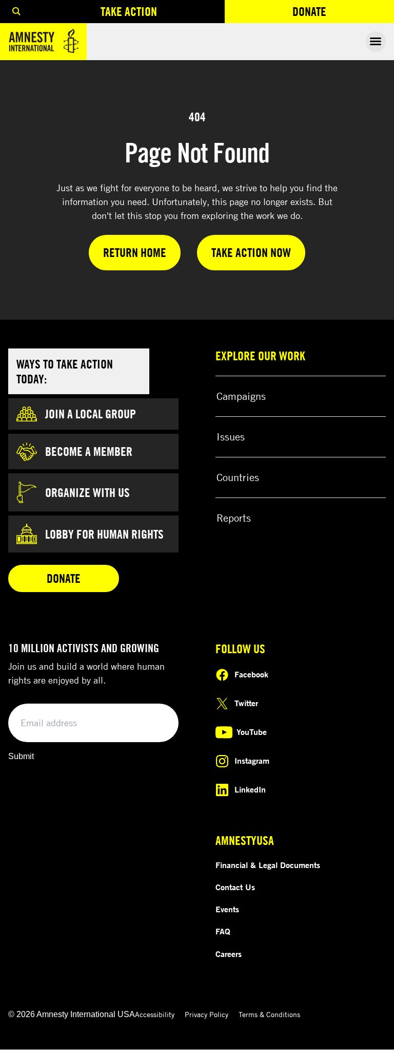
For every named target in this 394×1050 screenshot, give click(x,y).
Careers (228, 954)
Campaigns (241, 396)
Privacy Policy (206, 1014)
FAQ (222, 931)
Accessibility (154, 1014)
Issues (230, 436)
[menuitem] (16, 11)
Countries (237, 477)
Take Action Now (251, 252)
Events (227, 909)
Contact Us (235, 887)
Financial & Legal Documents (267, 865)
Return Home (134, 252)
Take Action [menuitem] (129, 11)
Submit (21, 756)
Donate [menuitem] (343, 13)
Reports (233, 517)
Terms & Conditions (269, 1014)
